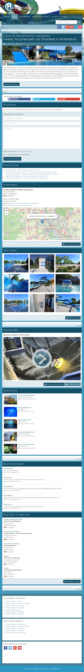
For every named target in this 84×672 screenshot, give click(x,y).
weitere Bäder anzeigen (72, 581)
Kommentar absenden (12, 159)
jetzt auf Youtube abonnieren (54, 384)
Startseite (7, 17)
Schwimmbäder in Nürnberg (15, 612)
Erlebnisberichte (24, 17)
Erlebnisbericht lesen (12, 84)
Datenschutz (55, 668)
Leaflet (56, 239)
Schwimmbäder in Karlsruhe (15, 607)
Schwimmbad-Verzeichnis (40, 17)
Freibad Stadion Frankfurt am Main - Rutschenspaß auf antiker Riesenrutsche (31, 172)
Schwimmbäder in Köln (13, 610)
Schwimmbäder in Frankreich (15, 628)
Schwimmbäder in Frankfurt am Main (18, 603)
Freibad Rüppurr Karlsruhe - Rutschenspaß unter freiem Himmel (27, 178)
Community (55, 17)
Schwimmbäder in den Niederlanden (17, 626)
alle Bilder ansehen (73, 318)
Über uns (27, 668)
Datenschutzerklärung (24, 151)
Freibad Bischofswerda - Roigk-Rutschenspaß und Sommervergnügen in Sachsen (32, 174)
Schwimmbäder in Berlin (14, 601)
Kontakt (64, 17)
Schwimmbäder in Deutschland (16, 624)
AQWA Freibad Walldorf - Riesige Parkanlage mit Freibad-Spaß (26, 176)
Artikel (14, 17)
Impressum (45, 668)
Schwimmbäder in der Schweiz (16, 633)
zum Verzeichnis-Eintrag (71, 244)
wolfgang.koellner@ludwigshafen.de (20, 205)
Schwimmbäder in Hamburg (15, 605)
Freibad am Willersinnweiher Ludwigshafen (24, 203)
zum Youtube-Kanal (73, 384)
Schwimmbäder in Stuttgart (15, 614)
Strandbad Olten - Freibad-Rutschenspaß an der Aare (23, 170)
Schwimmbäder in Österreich (15, 630)
